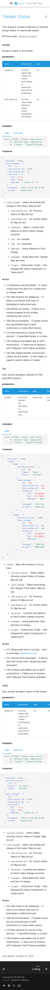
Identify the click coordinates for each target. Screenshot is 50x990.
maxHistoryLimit (28, 653)
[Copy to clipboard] (45, 139)
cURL (6, 133)
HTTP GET (18, 133)
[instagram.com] (14, 985)
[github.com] (4, 985)
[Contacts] (19, 985)
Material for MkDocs (20, 980)
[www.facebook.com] (9, 985)
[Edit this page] (46, 17)
